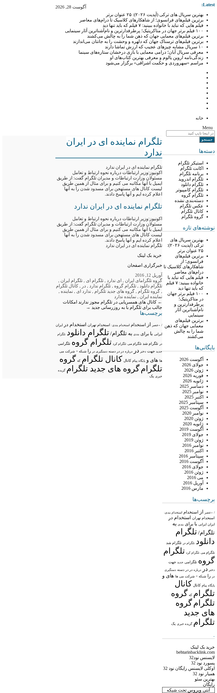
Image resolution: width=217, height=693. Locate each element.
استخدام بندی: (173, 512)
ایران (211, 524)
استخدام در (179, 517)
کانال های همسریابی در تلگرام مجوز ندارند (120, 302)
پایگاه (211, 585)
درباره (197, 569)
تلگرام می (208, 553)
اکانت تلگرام (191, 168)
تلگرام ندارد (100, 285)
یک (173, 624)
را (209, 575)
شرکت (190, 576)
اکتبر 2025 (194, 397)
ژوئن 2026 (193, 370)
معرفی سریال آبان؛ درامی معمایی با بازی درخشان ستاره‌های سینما (141, 52)
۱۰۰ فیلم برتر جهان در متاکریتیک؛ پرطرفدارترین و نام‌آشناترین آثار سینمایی (134, 30)
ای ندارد (114, 280)
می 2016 (195, 477)
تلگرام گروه (192, 195)
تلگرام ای (94, 280)
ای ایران (132, 280)
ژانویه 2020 (193, 423)
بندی (181, 524)
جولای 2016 (192, 466)
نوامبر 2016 (192, 445)
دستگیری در (99, 351)
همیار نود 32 (204, 673)
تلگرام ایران (71, 280)
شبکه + (201, 576)
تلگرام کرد (192, 552)
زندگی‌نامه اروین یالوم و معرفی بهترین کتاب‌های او (156, 57)
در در (188, 570)
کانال (197, 585)
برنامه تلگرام (191, 173)
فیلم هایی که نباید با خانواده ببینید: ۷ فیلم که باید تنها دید (153, 25)
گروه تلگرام (192, 216)
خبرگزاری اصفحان (144, 265)
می (181, 576)
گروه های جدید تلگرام (195, 612)
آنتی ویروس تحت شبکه (188, 690)
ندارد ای (83, 291)
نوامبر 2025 (192, 391)
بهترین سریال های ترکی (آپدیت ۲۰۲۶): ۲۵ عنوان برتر (154, 14)
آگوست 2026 (191, 359)
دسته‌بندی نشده (189, 200)
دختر (212, 569)
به (174, 524)
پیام (204, 585)
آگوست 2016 (191, 461)
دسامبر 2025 (191, 386)
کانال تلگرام (192, 211)
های (170, 576)
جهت (172, 562)
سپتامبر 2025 (191, 402)
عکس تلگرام (191, 205)
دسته (180, 570)
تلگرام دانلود (192, 184)
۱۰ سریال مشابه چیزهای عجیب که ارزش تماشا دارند (154, 46)
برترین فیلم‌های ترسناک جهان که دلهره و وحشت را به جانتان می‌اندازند (138, 41)
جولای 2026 (192, 364)
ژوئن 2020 (193, 418)
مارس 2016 (192, 488)
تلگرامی (191, 562)
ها (176, 576)
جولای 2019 (192, 434)
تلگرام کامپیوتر (189, 189)
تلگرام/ (206, 532)
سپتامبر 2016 (191, 456)
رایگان (209, 684)
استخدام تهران (203, 518)
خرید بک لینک (149, 255)
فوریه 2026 (193, 375)
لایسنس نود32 (202, 657)
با (195, 524)
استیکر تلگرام (190, 163)
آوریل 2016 (193, 482)
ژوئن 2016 (193, 472)
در (205, 569)
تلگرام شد (174, 543)
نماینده (67, 291)
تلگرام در (189, 543)
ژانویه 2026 (193, 380)
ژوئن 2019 (193, 440)
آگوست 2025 (191, 407)
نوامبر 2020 (192, 413)
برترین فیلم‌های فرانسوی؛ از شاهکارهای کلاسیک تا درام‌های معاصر (141, 20)
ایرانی (202, 524)
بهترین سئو (205, 679)
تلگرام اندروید (190, 179)
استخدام (190, 512)
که (190, 595)
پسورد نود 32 (203, 662)
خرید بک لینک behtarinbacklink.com (195, 650)
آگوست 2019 (191, 429)
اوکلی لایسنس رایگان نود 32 (189, 668)
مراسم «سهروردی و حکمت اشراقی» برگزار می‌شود (154, 62)
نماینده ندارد (125, 296)
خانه (199, 118)
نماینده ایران (151, 296)
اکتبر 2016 (194, 450)
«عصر (209, 512)
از (201, 512)
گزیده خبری (184, 623)
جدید (180, 562)
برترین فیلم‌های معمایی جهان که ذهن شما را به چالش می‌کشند (145, 36)
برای (189, 523)
